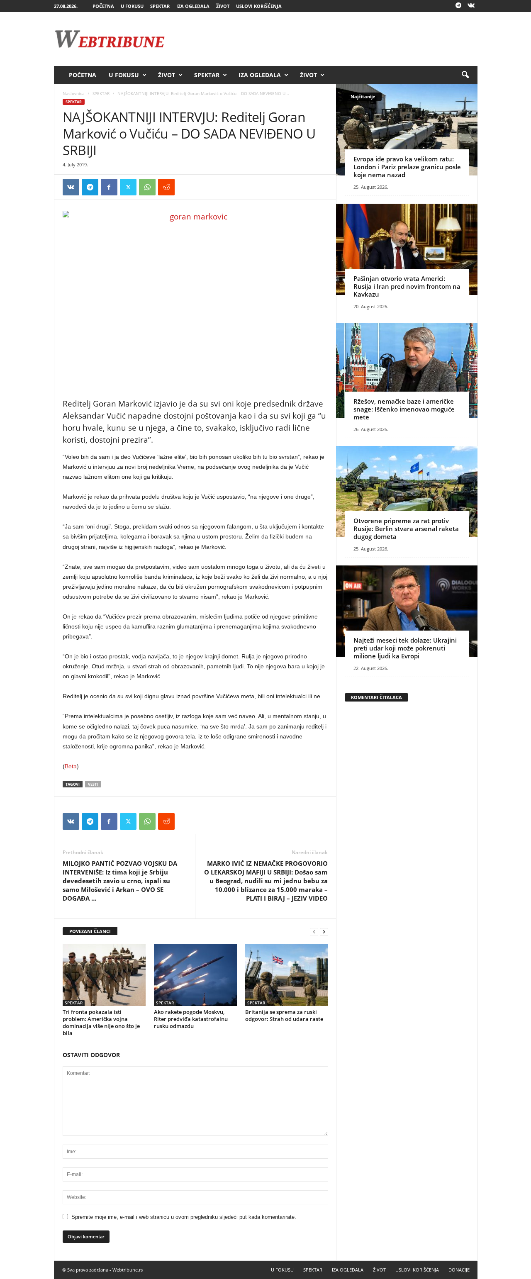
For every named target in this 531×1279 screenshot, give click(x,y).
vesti (93, 784)
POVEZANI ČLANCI (90, 931)
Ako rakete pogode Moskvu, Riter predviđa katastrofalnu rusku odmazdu (191, 1019)
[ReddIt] (166, 187)
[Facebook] (109, 187)
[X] (128, 187)
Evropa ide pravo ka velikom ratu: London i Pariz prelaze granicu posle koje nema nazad (407, 167)
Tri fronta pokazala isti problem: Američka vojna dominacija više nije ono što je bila (101, 1022)
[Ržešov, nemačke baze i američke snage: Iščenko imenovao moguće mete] (406, 370)
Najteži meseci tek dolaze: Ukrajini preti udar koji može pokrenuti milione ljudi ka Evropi (405, 648)
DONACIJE (459, 1270)
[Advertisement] (326, 39)
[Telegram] (458, 6)
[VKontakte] (471, 6)
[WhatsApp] (147, 187)
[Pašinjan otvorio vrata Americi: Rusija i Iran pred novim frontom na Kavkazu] (406, 249)
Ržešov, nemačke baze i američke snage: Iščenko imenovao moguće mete (404, 409)
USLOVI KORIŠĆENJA (259, 6)
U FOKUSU (132, 6)
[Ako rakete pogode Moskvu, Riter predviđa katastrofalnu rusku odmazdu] (195, 975)
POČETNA (103, 6)
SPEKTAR (160, 6)
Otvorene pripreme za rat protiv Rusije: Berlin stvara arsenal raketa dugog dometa (406, 528)
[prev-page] (314, 931)
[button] (465, 75)
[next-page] (324, 931)
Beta (71, 766)
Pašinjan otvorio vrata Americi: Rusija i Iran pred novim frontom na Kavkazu (406, 286)
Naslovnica (74, 93)
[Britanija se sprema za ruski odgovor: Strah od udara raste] (286, 975)
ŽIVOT (222, 6)
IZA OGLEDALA (192, 6)
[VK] (71, 187)
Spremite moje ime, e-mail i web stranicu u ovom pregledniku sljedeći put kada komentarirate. (183, 1217)
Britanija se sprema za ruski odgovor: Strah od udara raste (284, 1015)
